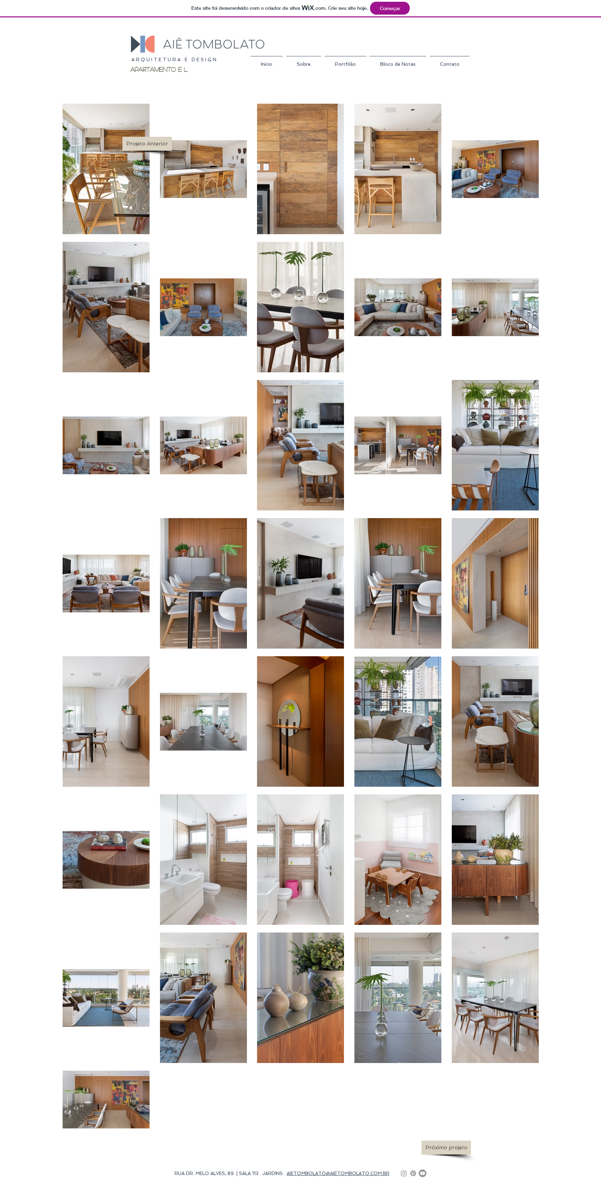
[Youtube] (422, 1173)
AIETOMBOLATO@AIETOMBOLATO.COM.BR (338, 1173)
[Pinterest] (413, 1173)
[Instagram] (404, 1173)
